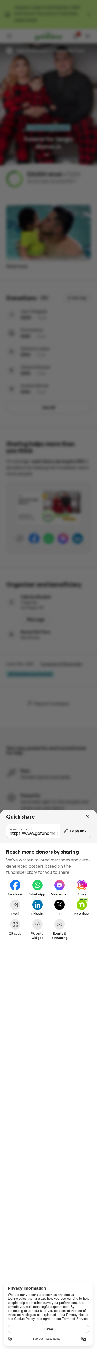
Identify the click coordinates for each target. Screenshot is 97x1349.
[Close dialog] (88, 817)
